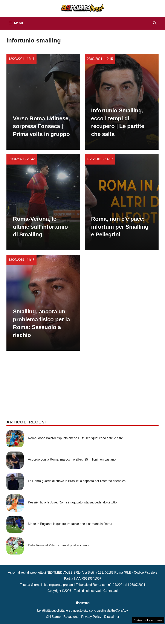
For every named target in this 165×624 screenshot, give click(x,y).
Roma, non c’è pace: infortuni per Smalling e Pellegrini (119, 227)
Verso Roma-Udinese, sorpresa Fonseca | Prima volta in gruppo (41, 126)
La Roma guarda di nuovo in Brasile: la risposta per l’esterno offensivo (76, 481)
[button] (155, 23)
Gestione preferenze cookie (148, 620)
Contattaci (110, 590)
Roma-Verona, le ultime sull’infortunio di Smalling (40, 227)
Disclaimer (111, 616)
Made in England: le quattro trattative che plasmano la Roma (70, 524)
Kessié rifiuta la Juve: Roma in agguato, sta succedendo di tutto (72, 502)
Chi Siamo (53, 616)
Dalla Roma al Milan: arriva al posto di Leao (58, 545)
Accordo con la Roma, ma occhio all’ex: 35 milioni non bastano (72, 459)
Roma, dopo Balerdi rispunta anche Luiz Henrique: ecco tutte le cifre (75, 438)
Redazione (70, 616)
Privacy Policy (91, 616)
